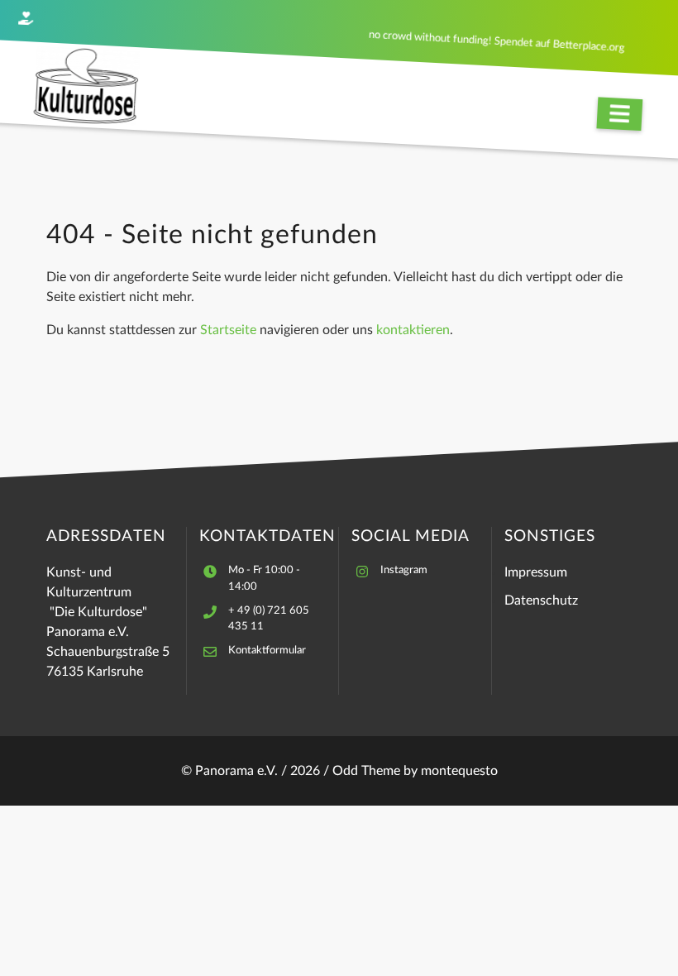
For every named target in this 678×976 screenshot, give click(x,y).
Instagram (403, 570)
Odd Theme (366, 770)
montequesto (459, 770)
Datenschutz (541, 600)
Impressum (535, 572)
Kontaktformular (267, 650)
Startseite (228, 330)
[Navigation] (619, 114)
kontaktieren (413, 330)
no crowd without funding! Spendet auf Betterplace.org (497, 41)
